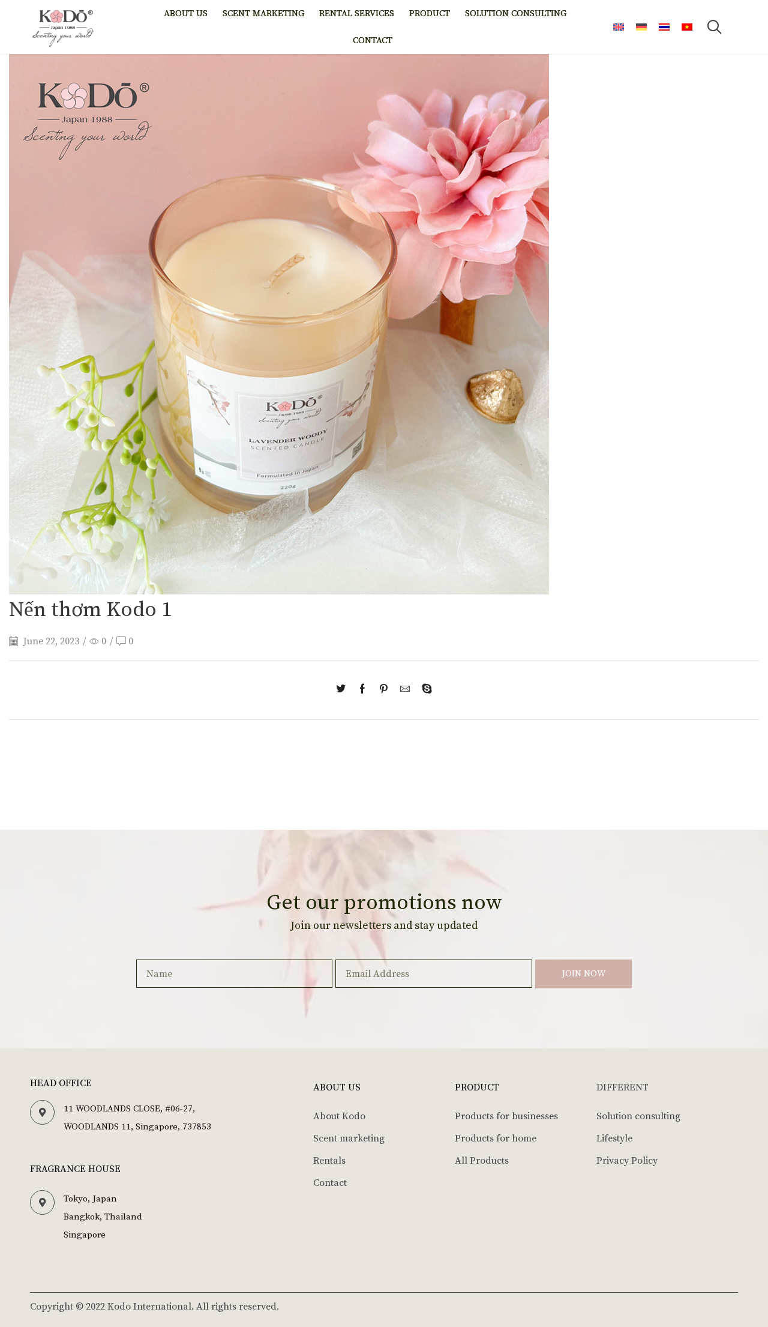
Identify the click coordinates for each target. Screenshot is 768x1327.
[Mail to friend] (405, 690)
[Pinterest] (383, 690)
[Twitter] (344, 690)
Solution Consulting (515, 13)
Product (429, 13)
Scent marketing (263, 13)
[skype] (424, 690)
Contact (372, 40)
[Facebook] (362, 690)
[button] (714, 27)
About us (186, 13)
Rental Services (356, 13)
